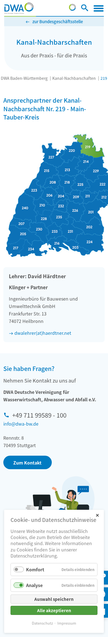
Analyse (34, 585)
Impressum (66, 623)
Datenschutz (42, 623)
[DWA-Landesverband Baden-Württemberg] (19, 8)
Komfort (35, 569)
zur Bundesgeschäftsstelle (57, 21)
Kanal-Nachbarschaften (74, 78)
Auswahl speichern (54, 599)
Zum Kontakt (27, 462)
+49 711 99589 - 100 (39, 414)
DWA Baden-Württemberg (24, 78)
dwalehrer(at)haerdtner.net (42, 333)
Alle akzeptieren (54, 610)
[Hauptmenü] (99, 8)
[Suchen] (84, 9)
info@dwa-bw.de (20, 423)
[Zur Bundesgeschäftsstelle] (72, 9)
